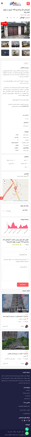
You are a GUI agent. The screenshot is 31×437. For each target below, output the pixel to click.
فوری (22, 296)
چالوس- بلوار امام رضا (25, 15)
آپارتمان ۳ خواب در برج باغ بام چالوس (18, 354)
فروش (16, 145)
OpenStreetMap (20, 200)
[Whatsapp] (27, 433)
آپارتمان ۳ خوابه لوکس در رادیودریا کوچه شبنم (15, 316)
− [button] (4, 183)
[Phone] (27, 429)
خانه (22, 432)
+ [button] (4, 181)
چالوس (24, 356)
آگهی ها (18, 432)
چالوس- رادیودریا (22, 319)
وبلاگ (14, 432)
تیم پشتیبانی (27, 398)
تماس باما (10, 432)
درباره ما (28, 390)
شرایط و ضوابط (26, 393)
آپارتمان (26, 63)
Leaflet (14, 200)
